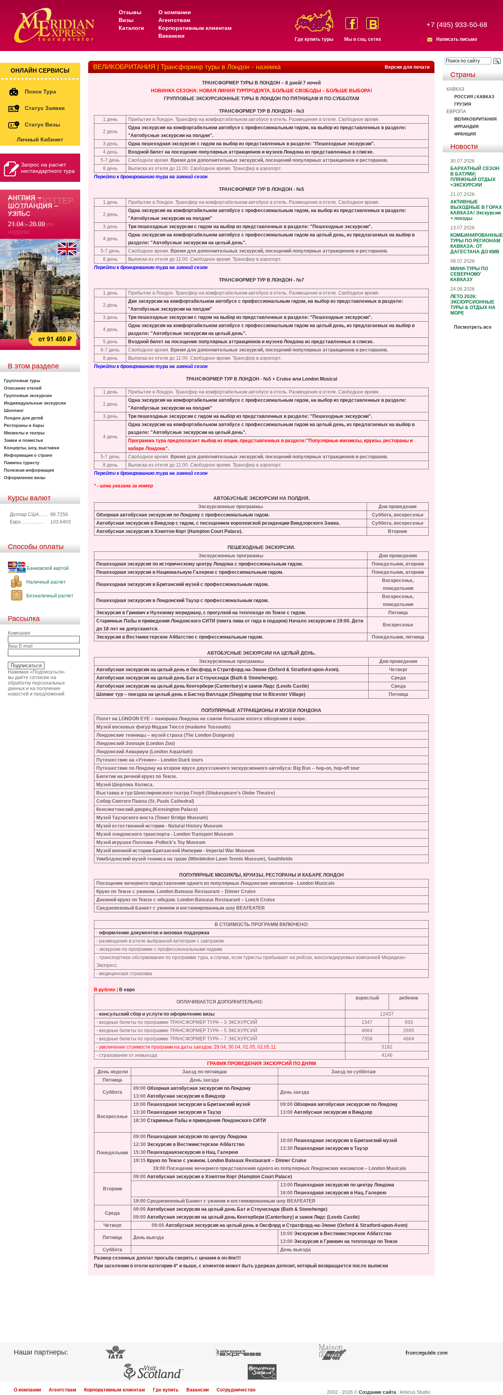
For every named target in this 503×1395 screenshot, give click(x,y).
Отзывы (130, 12)
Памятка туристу (21, 462)
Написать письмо (456, 39)
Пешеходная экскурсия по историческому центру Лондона (164, 564)
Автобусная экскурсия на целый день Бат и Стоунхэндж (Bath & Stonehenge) (237, 1209)
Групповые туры (22, 380)
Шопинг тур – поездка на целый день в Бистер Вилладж (162, 694)
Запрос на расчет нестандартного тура (48, 167)
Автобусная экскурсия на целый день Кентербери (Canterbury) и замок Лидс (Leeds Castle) (202, 686)
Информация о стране (28, 455)
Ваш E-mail (20, 646)
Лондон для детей (23, 418)
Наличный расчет (45, 582)
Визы (126, 20)
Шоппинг (14, 410)
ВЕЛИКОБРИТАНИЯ (475, 119)
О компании (174, 12)
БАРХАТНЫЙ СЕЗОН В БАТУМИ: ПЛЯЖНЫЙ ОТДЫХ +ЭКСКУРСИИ (474, 177)
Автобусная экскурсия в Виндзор (135, 523)
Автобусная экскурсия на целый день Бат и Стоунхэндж (162, 678)
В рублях (105, 989)
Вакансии (171, 36)
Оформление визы (24, 477)
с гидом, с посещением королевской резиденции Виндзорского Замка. (257, 523)
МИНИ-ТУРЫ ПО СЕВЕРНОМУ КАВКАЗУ (469, 274)
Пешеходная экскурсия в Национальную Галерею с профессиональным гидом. (189, 572)
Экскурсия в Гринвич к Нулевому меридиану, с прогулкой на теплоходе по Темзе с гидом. (201, 612)
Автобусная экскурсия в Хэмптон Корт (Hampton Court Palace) (219, 1176)
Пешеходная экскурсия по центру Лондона (197, 1136)
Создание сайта (377, 1392)
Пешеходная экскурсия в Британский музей (147, 584)
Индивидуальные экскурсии (35, 403)
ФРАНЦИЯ (465, 134)
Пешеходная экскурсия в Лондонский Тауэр (147, 600)
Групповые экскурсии (28, 395)
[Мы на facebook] (351, 23)
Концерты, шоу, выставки (31, 447)
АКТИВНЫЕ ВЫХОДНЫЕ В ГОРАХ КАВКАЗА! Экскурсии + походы (476, 210)
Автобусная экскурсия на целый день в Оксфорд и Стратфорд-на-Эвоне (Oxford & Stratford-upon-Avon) (286, 1225)
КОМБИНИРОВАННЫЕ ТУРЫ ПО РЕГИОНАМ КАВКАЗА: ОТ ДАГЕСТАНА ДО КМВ (476, 243)
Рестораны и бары (24, 425)
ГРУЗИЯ (462, 104)
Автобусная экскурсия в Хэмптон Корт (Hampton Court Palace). (169, 531)
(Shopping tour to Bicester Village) (266, 694)
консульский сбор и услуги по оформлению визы (157, 1014)
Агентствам (174, 20)
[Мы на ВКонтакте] (372, 23)
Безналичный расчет (49, 596)
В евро (127, 989)
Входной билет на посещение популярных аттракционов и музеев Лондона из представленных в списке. (251, 152)
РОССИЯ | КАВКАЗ (474, 96)
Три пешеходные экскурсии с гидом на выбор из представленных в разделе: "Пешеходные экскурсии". (250, 226)
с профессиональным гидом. (235, 515)
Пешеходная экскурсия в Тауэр (184, 1112)
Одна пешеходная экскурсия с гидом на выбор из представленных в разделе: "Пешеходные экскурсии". (251, 143)
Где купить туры (314, 39)
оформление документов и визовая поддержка (154, 932)
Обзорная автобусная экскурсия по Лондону (148, 515)
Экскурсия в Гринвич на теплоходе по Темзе (346, 1241)
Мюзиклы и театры (24, 432)
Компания (19, 633)
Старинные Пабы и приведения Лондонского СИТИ (155, 621)
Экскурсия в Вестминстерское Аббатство (195, 1144)
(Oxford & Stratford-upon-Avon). (303, 669)
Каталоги (131, 28)
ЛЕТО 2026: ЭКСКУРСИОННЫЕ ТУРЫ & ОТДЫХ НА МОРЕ (473, 305)
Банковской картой (47, 568)
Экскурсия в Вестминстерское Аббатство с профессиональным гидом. (179, 637)
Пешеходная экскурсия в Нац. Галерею (340, 1192)
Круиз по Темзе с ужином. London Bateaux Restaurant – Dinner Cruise (227, 1160)
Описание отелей (23, 388)
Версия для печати (407, 67)
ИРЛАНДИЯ (466, 126)
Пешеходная (162, 1152)
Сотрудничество (236, 1390)
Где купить (165, 1390)
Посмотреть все (473, 327)
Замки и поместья (23, 440)
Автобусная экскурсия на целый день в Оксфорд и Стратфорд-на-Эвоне (181, 669)
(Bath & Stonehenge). (253, 678)
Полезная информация (29, 470)
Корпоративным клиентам (194, 28)
